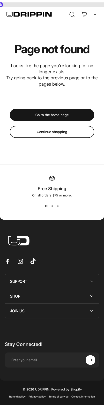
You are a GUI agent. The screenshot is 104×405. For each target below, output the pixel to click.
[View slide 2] (52, 206)
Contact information (83, 396)
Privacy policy (37, 396)
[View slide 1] (46, 206)
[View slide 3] (58, 206)
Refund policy (17, 396)
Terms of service (58, 396)
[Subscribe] (90, 360)
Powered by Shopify (66, 389)
